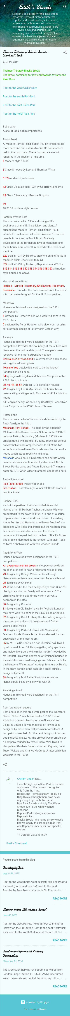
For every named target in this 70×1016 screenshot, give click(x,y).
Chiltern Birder (25, 778)
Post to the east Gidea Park (19, 105)
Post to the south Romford (19, 96)
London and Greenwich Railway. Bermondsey (23, 953)
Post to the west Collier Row (20, 87)
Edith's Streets (35, 7)
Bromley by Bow (13, 868)
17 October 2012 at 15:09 (32, 834)
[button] (65, 53)
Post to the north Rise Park (19, 113)
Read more (60, 898)
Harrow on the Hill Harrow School (24, 909)
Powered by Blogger (37, 1002)
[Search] (65, 7)
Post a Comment (16, 843)
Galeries (42, 1009)
